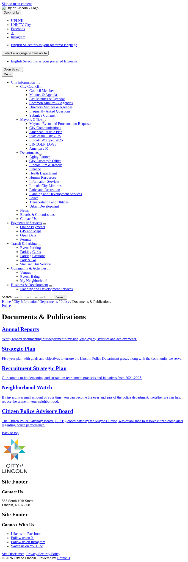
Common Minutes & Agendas (51, 103)
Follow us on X (22, 538)
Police (33, 198)
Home (6, 301)
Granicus (63, 558)
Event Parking (30, 248)
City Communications (45, 128)
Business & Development (29, 285)
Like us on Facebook (26, 534)
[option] (98, 45)
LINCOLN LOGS (43, 144)
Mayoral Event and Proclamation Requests (60, 124)
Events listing (30, 276)
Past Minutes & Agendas (47, 99)
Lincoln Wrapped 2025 (46, 140)
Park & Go (28, 260)
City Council (29, 86)
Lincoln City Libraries (45, 186)
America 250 (38, 148)
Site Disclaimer (13, 554)
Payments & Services (26, 223)
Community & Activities (28, 268)
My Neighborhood (33, 281)
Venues (25, 272)
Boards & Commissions (37, 214)
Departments (29, 153)
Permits (25, 239)
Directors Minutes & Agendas (50, 107)
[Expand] (38, 83)
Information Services (44, 181)
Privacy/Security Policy (43, 554)
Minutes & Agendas (43, 95)
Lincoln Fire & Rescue (45, 165)
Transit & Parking (24, 243)
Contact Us (28, 219)
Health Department (43, 173)
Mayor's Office (31, 119)
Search (7, 297)
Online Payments (32, 227)
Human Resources (42, 177)
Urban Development (44, 206)
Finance (35, 169)
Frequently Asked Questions (49, 111)
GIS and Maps (30, 231)
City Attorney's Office (45, 161)
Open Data (28, 235)
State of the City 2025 (45, 136)
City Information (26, 301)
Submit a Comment (43, 115)
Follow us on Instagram (28, 542)
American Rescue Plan (45, 132)
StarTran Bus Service (35, 264)
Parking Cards (30, 252)
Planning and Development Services (55, 194)
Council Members (42, 91)
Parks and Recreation (44, 190)
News (24, 210)
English (44, 45)
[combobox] (25, 53)
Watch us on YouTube (27, 546)
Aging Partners (40, 157)
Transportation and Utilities (49, 202)
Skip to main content (17, 4)
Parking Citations (32, 256)
